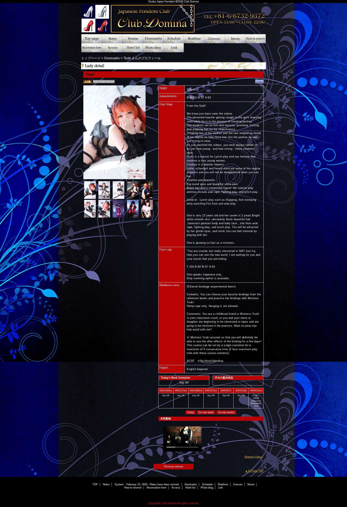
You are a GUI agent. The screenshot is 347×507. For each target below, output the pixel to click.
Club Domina (173, 17)
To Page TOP (256, 470)
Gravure (214, 38)
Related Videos (253, 456)
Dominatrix (153, 38)
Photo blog (153, 47)
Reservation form (91, 47)
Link (173, 47)
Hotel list (132, 47)
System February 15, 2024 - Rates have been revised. (132, 38)
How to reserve (255, 38)
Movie (235, 38)
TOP (91, 38)
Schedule (173, 38)
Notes (112, 38)
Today (190, 412)
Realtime (194, 38)
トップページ (90, 58)
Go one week (206, 412)
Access (112, 47)
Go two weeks (226, 412)
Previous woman (173, 466)
